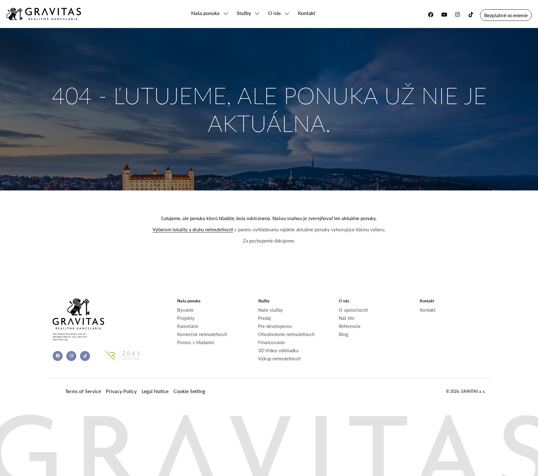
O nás (274, 13)
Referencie (350, 326)
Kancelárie (187, 326)
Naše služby (270, 310)
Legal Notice (155, 391)
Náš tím (346, 318)
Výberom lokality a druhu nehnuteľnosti (193, 229)
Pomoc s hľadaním (195, 342)
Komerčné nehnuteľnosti (202, 334)
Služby (244, 13)
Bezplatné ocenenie (506, 15)
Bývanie (185, 310)
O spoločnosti (353, 310)
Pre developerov (275, 326)
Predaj (264, 318)
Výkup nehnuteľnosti (279, 358)
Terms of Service (83, 391)
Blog (343, 334)
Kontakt (306, 13)
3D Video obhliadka (278, 350)
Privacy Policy (121, 391)
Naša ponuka (205, 13)
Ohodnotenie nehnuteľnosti (286, 334)
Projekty (186, 318)
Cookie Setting (189, 391)
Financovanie (271, 342)
